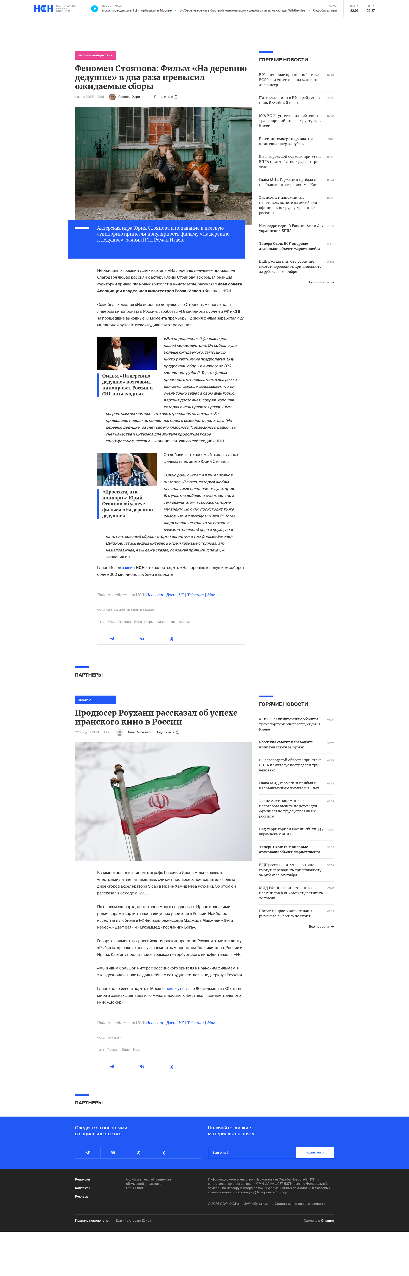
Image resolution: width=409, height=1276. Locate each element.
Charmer (327, 1220)
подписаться (315, 1152)
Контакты (82, 1188)
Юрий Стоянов (119, 622)
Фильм (184, 622)
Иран (137, 1049)
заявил (128, 567)
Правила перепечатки (92, 1220)
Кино (126, 1049)
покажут (173, 988)
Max (211, 594)
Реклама (81, 1196)
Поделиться (163, 97)
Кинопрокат (166, 622)
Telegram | (197, 594)
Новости (154, 594)
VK (181, 594)
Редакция (82, 1179)
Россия (112, 1049)
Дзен (171, 594)
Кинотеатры (143, 622)
